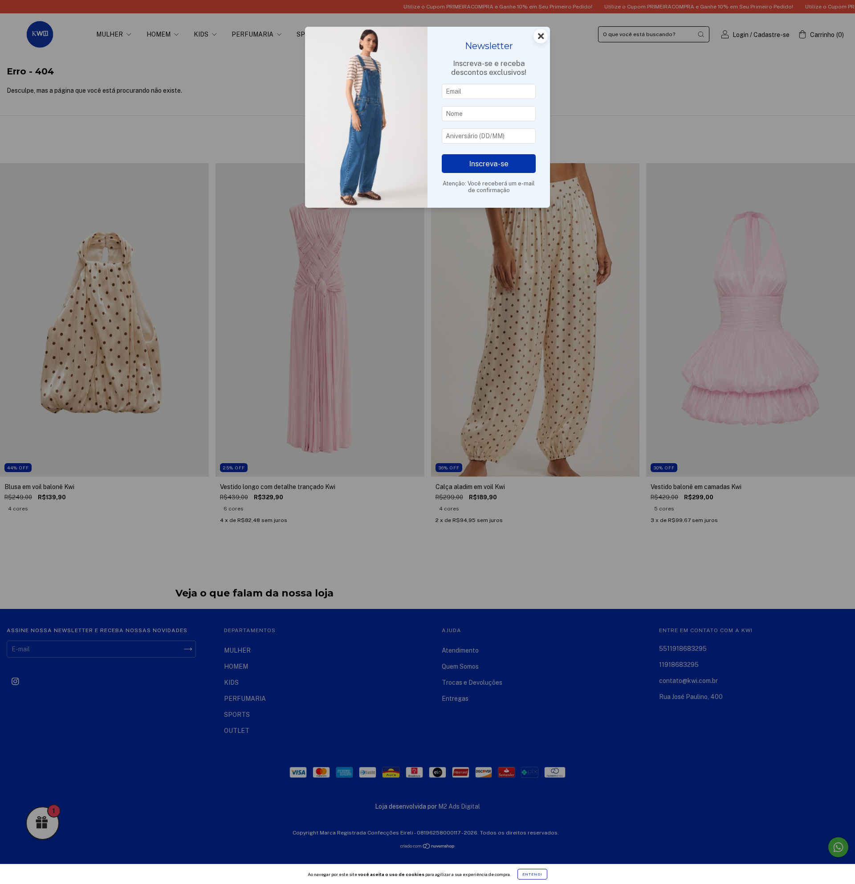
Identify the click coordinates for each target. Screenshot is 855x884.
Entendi (532, 874)
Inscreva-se (489, 163)
